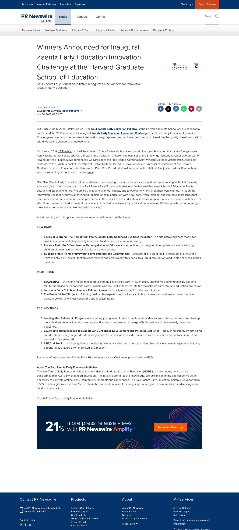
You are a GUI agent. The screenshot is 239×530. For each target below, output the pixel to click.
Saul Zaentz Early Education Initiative (114, 129)
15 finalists (65, 151)
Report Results (79, 522)
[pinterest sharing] (191, 109)
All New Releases (182, 508)
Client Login (187, 4)
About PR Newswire (133, 508)
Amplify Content (79, 525)
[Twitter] (30, 524)
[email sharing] (199, 109)
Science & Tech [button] (80, 30)
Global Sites (129, 524)
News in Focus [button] (31, 30)
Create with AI (78, 515)
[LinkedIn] (21, 524)
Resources (27, 4)
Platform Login (181, 511)
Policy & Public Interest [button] (135, 30)
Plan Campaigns (79, 511)
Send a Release (207, 4)
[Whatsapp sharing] (184, 109)
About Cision (129, 511)
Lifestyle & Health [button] (105, 30)
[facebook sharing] (161, 109)
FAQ (150, 357)
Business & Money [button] (55, 30)
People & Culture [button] (163, 30)
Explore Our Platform (82, 508)
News (63, 16)
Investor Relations (46, 4)
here (90, 172)
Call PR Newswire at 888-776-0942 (42, 508)
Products (81, 16)
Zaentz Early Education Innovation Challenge (120, 133)
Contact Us (26, 520)
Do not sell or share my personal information (191, 522)
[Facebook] (25, 524)
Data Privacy (180, 515)
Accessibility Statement (134, 518)
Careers (126, 515)
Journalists (65, 4)
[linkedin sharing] (176, 109)
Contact (101, 16)
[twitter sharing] (168, 109)
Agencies (80, 4)
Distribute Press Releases (85, 518)
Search (209, 16)
